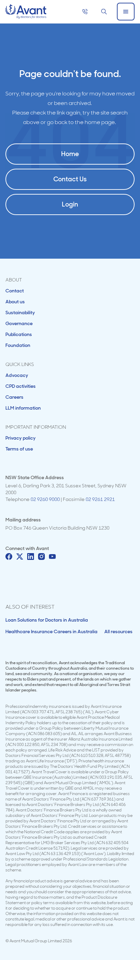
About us (15, 302)
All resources (118, 631)
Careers (14, 397)
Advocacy (16, 375)
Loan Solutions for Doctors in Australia (46, 620)
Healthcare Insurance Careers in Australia (51, 631)
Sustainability (20, 312)
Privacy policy (20, 438)
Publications (18, 334)
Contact (14, 291)
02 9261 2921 (100, 499)
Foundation (17, 345)
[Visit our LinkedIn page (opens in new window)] (30, 556)
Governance (19, 323)
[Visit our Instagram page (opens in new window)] (41, 556)
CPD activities (20, 386)
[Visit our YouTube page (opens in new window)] (52, 556)
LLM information (23, 408)
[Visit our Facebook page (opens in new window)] (8, 556)
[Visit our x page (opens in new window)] (19, 556)
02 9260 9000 (45, 499)
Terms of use (19, 449)
